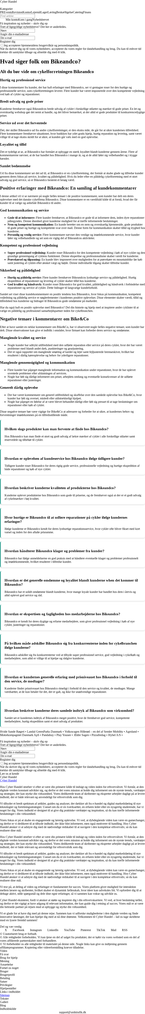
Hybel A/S (114, 735)
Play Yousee (63, 735)
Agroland (131, 731)
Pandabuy (48, 735)
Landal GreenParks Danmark (44, 731)
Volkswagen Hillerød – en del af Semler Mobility (94, 731)
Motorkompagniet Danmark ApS (19, 735)
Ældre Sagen (81, 735)
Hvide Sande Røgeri (12, 731)
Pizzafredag (99, 735)
